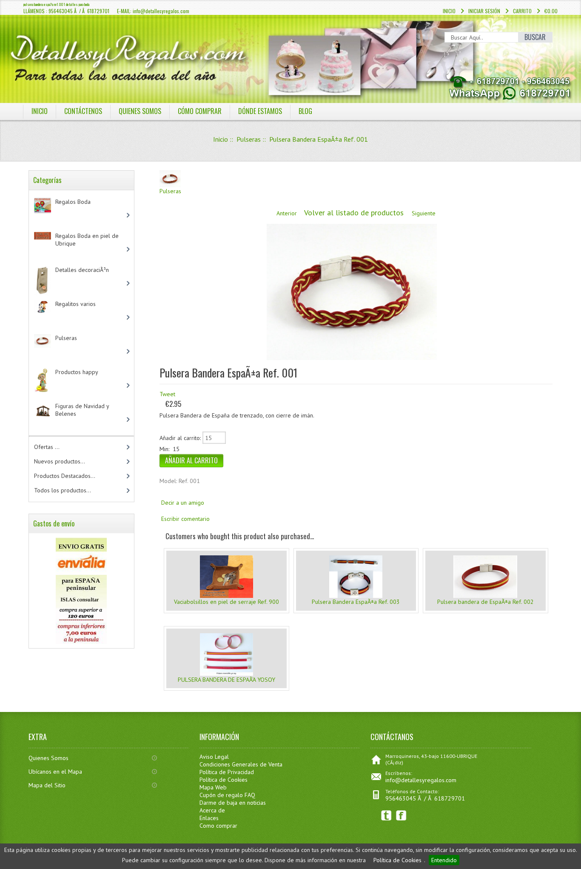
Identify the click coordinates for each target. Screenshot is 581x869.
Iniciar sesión (484, 10)
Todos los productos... (62, 490)
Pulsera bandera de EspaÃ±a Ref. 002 (485, 602)
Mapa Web (213, 787)
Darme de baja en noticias (232, 802)
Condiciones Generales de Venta (240, 764)
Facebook (401, 815)
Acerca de (212, 810)
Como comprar (218, 825)
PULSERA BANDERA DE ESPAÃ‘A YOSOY (226, 679)
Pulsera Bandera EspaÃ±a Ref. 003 (356, 602)
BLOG (305, 111)
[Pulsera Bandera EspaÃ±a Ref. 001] (352, 358)
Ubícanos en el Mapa (55, 771)
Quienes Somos (48, 758)
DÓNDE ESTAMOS (260, 111)
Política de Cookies (397, 860)
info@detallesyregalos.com (420, 780)
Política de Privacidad (226, 772)
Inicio (449, 10)
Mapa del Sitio (47, 785)
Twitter (386, 815)
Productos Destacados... (64, 476)
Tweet (167, 394)
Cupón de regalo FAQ (227, 795)
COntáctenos (83, 111)
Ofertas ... (47, 447)
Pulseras (248, 139)
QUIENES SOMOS (140, 111)
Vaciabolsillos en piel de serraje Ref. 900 (226, 602)
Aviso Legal (214, 756)
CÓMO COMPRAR (200, 111)
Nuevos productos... (59, 461)
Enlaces (209, 818)
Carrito (522, 10)
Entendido (444, 860)
